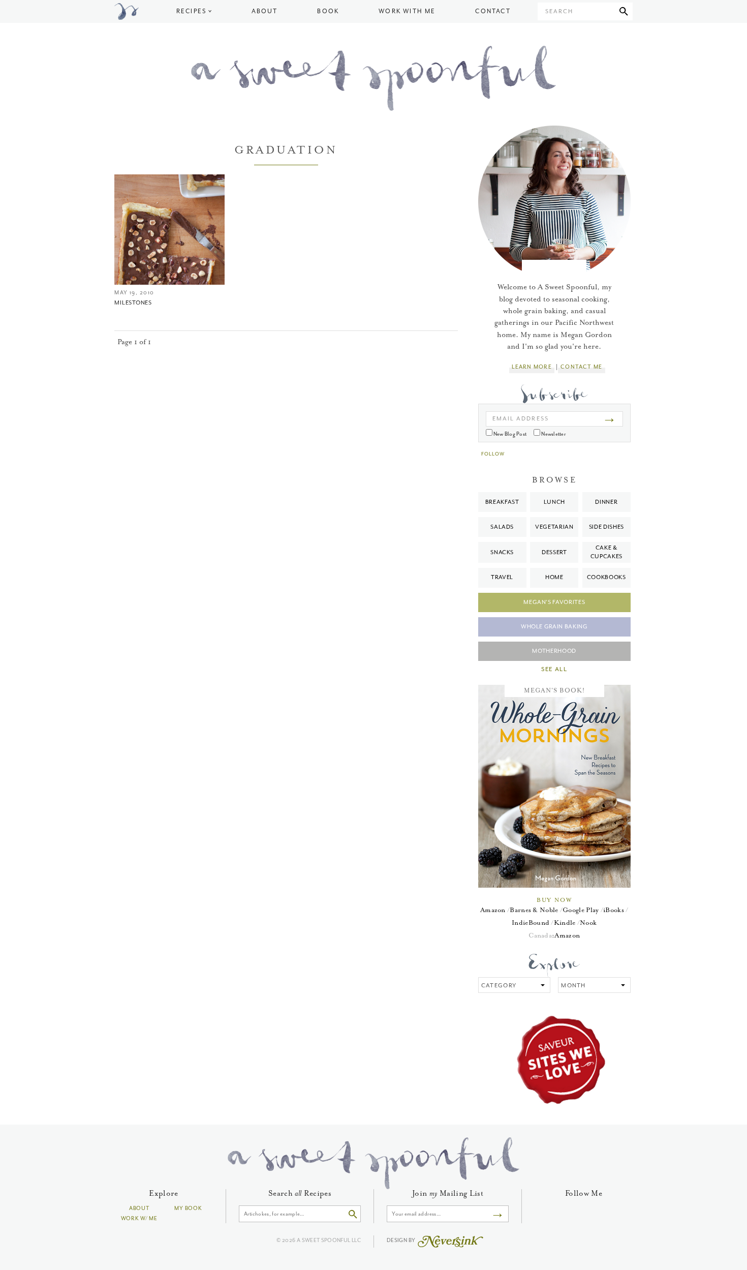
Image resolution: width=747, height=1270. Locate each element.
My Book (188, 1208)
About (265, 11)
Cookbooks (606, 577)
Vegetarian (554, 527)
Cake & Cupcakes (606, 552)
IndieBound (530, 922)
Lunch (554, 502)
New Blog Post (509, 434)
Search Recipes (299, 1193)
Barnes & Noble (534, 909)
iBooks (613, 909)
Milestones (133, 303)
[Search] (624, 11)
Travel (502, 577)
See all (554, 669)
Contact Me (581, 367)
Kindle (565, 922)
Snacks (502, 552)
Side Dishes (606, 527)
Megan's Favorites (554, 602)
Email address (520, 418)
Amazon (493, 909)
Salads (502, 527)
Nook (588, 922)
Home (554, 577)
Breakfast (502, 502)
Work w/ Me (139, 1218)
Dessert (554, 552)
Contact (492, 11)
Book (328, 11)
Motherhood (554, 651)
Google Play (581, 909)
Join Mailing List (447, 1193)
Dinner (606, 502)
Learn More (531, 367)
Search (559, 11)
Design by (402, 1240)
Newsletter (553, 434)
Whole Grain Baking (554, 626)
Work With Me (407, 11)
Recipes (191, 11)
